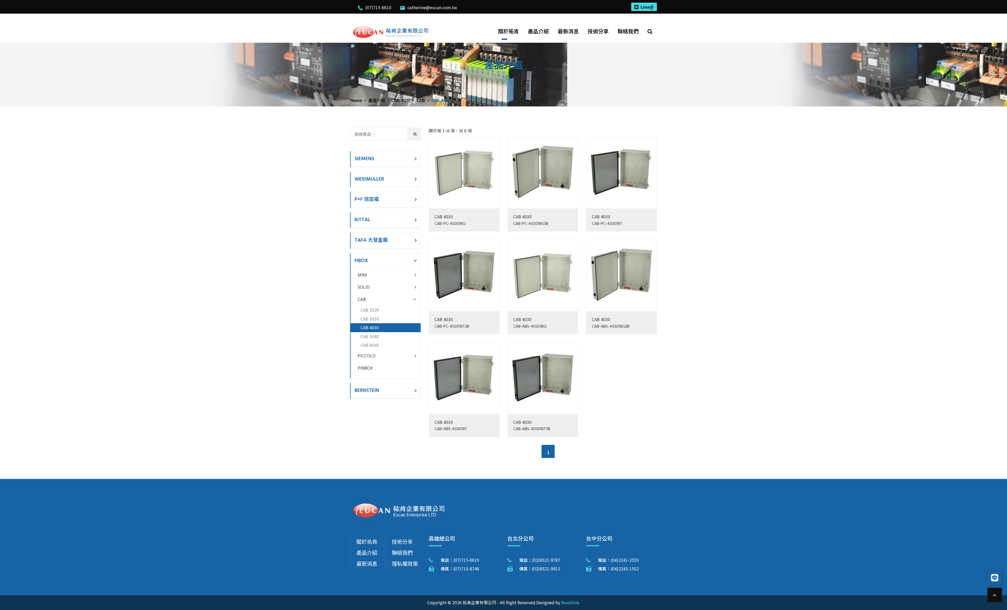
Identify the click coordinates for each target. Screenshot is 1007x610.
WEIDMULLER (369, 179)
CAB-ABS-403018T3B (531, 429)
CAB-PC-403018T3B (452, 326)
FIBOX (361, 261)
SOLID (364, 287)
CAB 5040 (370, 336)
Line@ (647, 7)
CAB (362, 299)
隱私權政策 (405, 563)
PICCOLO (367, 356)
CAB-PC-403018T (607, 224)
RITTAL (362, 220)
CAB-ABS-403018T (451, 429)
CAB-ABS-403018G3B (610, 326)
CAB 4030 (444, 216)
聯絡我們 (628, 31)
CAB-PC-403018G (450, 224)
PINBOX (365, 368)
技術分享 (598, 31)
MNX (362, 275)
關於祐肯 (508, 31)
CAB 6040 (370, 345)
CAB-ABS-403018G (530, 326)
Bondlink (570, 602)
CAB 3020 (370, 310)
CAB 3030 (370, 319)
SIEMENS (364, 159)
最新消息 (568, 31)
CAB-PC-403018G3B (530, 224)
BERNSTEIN (367, 391)
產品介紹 (538, 31)
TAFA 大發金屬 (371, 240)
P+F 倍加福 (367, 199)
